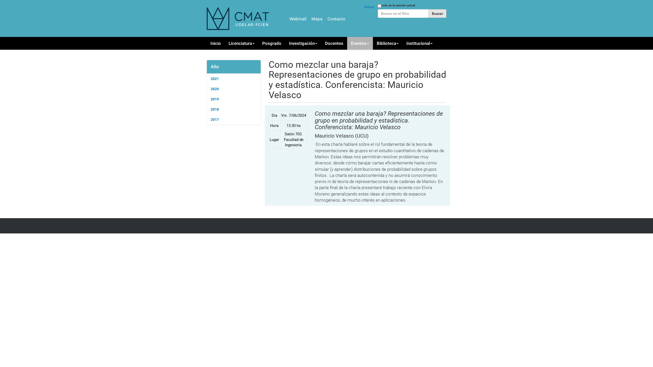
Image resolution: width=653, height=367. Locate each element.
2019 (215, 99)
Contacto (336, 18)
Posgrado (271, 43)
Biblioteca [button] (386, 43)
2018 (215, 109)
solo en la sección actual (398, 5)
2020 (215, 89)
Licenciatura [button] (240, 43)
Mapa (316, 18)
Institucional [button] (418, 43)
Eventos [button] (359, 43)
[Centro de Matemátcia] (238, 18)
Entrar (369, 7)
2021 (215, 79)
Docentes (334, 43)
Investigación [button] (302, 43)
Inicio (215, 43)
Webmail (298, 18)
